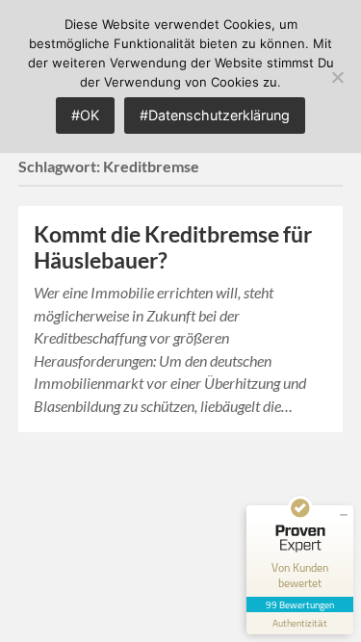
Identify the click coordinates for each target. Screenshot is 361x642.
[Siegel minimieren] (343, 515)
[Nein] (337, 77)
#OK (85, 115)
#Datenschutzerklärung (215, 115)
